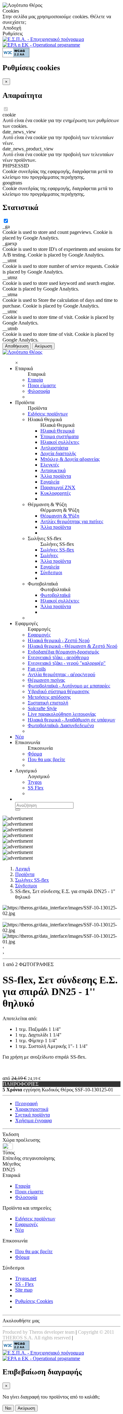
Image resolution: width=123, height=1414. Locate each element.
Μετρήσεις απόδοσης (49, 697)
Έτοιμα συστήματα (59, 436)
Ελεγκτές (49, 464)
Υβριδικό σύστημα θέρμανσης (58, 691)
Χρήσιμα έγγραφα (33, 1120)
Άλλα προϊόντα (55, 476)
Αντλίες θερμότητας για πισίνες (71, 521)
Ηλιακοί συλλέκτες (59, 442)
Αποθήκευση (16, 346)
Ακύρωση (43, 346)
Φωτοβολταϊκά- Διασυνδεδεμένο (61, 725)
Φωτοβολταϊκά (55, 595)
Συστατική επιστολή (48, 702)
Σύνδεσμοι (51, 572)
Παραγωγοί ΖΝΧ (57, 487)
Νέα (19, 736)
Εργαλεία (49, 481)
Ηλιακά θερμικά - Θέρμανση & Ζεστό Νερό (72, 646)
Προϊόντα (24, 874)
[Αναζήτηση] (17, 810)
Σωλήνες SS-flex (57, 549)
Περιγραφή (26, 1103)
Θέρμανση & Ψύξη (59, 515)
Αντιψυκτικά (53, 470)
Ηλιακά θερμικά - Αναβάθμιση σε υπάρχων (71, 719)
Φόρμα (35, 753)
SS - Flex (24, 1284)
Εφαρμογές (39, 634)
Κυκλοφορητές (55, 493)
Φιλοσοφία (39, 391)
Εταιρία (35, 379)
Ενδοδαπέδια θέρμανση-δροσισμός (63, 651)
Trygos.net (25, 1278)
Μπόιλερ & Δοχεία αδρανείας (70, 459)
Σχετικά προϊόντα (32, 1114)
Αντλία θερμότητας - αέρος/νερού (61, 674)
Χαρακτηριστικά (31, 1109)
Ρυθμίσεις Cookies (34, 1301)
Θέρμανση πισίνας (46, 680)
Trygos (35, 782)
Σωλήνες (49, 555)
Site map (23, 1289)
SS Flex (36, 787)
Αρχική (22, 868)
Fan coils (37, 668)
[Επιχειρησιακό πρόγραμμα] (43, 39)
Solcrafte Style (42, 708)
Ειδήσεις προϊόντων (48, 413)
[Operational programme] (41, 45)
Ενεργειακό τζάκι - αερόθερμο (58, 657)
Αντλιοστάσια (54, 447)
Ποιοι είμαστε (42, 385)
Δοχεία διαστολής (58, 453)
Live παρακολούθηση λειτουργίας (62, 714)
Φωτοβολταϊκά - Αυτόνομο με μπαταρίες (69, 685)
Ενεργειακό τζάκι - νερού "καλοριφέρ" (67, 663)
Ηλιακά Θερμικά (57, 430)
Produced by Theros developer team (38, 1332)
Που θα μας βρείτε (46, 759)
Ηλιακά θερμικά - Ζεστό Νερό (59, 640)
